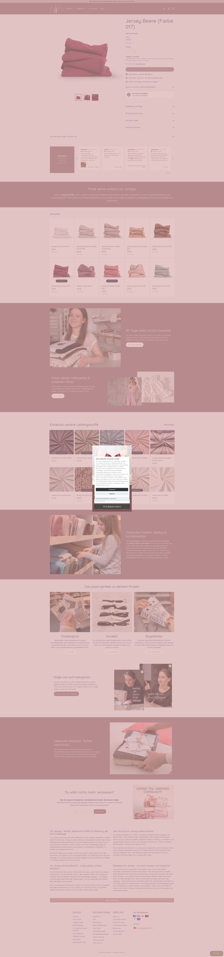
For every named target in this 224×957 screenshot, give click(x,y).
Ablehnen (112, 494)
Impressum (113, 498)
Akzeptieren (112, 489)
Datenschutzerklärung (102, 498)
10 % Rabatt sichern (112, 506)
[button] (216, 953)
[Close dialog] (129, 447)
